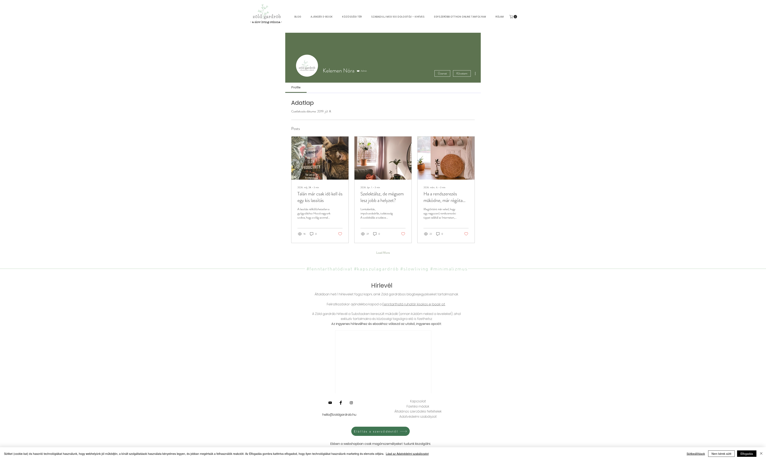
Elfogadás (746, 454)
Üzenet (442, 73)
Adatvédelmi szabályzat (418, 416)
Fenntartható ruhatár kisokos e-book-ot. (413, 304)
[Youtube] (330, 403)
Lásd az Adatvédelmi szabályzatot (407, 454)
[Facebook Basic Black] (341, 403)
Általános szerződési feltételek (418, 411)
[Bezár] (761, 453)
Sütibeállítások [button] (696, 454)
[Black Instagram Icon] (351, 403)
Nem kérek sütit (721, 454)
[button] (513, 16)
